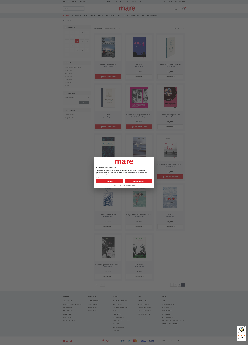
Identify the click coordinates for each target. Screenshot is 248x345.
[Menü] (245, 326)
